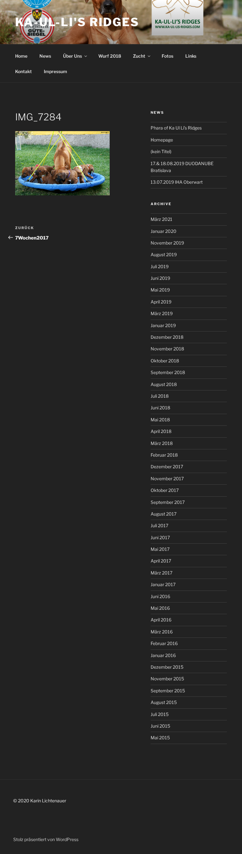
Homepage (162, 139)
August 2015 (164, 702)
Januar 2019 (163, 325)
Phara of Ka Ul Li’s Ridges (176, 127)
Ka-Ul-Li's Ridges (77, 22)
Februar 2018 (164, 455)
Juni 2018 (160, 407)
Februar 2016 (164, 643)
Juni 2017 (160, 537)
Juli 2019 (160, 266)
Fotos (167, 56)
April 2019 (161, 301)
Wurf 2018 (109, 56)
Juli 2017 (159, 525)
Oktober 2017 (165, 490)
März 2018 (162, 443)
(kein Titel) (161, 151)
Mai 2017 (160, 549)
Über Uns (72, 56)
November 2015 (167, 678)
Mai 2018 (160, 419)
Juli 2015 (160, 714)
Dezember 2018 (167, 337)
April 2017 (161, 560)
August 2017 (163, 513)
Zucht (139, 56)
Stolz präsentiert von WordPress (45, 839)
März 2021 (161, 219)
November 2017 (167, 478)
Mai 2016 (160, 608)
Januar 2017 (163, 584)
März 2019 (162, 313)
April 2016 (161, 619)
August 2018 (164, 384)
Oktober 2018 (165, 360)
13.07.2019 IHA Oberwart (177, 182)
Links (190, 56)
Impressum (55, 71)
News (45, 56)
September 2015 (168, 690)
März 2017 (161, 572)
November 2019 (167, 242)
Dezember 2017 (167, 466)
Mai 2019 (160, 289)
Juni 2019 (160, 278)
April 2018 (161, 431)
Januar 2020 (163, 231)
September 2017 (168, 502)
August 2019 (164, 254)
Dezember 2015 (167, 667)
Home (21, 56)
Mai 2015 (160, 737)
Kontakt (23, 71)
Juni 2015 (160, 726)
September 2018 (168, 372)
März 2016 (162, 631)
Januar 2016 (163, 655)
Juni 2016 (160, 596)
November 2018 (167, 348)
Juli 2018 (160, 396)
